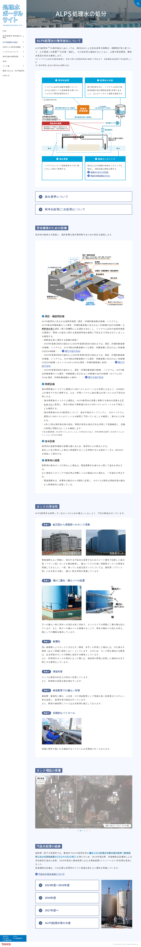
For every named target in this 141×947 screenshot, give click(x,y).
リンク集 (6, 66)
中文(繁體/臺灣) (17, 938)
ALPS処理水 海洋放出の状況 (12, 36)
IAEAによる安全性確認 (12, 47)
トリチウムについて (10, 52)
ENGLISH (5, 936)
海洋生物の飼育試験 (10, 56)
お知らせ (6, 75)
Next (129, 802)
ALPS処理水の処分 (10, 42)
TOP (4, 31)
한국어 (15, 936)
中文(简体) (6, 938)
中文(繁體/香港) (7, 940)
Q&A (4, 61)
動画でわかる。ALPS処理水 (14, 71)
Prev (38, 802)
